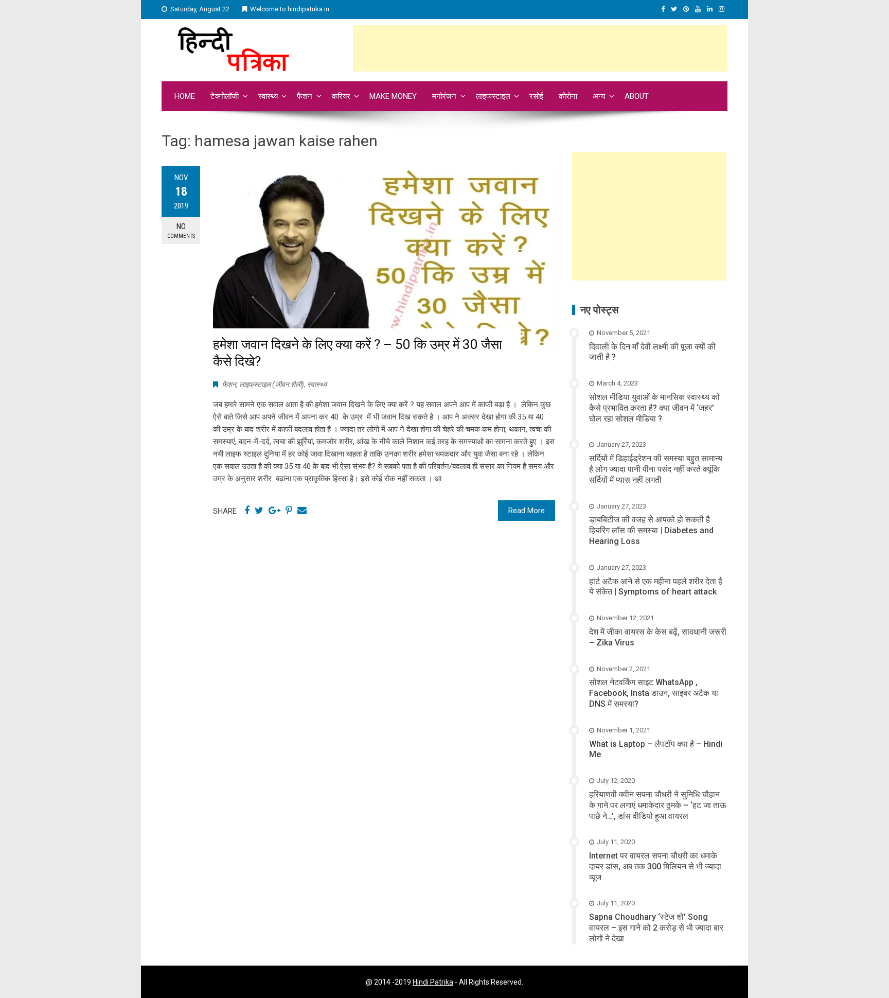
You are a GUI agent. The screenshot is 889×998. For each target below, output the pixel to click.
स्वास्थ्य (268, 96)
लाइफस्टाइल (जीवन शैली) (271, 384)
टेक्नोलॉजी (224, 96)
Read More (526, 510)
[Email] (302, 510)
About (637, 96)
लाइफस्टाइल (493, 96)
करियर (341, 96)
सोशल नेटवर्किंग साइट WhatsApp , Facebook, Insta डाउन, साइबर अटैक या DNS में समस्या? (653, 693)
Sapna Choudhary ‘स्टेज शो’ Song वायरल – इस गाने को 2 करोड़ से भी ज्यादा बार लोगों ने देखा (656, 927)
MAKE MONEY (393, 96)
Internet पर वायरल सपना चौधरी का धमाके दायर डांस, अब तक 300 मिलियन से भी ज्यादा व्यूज (655, 866)
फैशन (304, 96)
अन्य (599, 96)
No (181, 230)
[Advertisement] (540, 48)
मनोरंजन (444, 96)
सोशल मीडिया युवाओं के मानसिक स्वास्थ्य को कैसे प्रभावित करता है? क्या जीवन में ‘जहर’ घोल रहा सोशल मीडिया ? (654, 408)
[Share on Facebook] (247, 510)
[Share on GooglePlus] (274, 510)
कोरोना (568, 96)
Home (184, 96)
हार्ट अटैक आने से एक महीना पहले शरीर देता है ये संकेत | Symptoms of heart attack (655, 586)
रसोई (536, 96)
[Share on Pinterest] (289, 510)
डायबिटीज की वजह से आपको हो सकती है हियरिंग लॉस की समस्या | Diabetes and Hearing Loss (651, 530)
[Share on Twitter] (259, 510)
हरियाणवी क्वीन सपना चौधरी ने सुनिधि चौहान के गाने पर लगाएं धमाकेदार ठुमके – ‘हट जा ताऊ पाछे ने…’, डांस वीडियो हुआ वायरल (657, 805)
